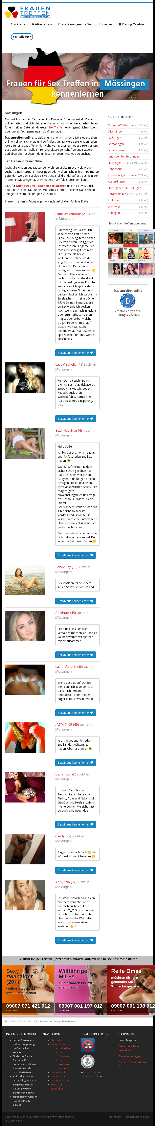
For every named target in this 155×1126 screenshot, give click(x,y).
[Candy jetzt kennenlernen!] (25, 849)
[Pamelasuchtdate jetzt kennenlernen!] (25, 227)
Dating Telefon (59, 1072)
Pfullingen (128, 200)
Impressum (114, 1117)
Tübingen (128, 213)
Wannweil (128, 206)
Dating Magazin (60, 1080)
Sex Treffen (56, 127)
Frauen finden (59, 1044)
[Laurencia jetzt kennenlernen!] (25, 787)
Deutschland (26, 1021)
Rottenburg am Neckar (128, 175)
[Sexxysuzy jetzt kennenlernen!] (25, 580)
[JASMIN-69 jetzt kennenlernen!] (25, 737)
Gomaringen (128, 144)
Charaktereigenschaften (75, 24)
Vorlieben (105, 24)
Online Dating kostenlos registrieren (41, 186)
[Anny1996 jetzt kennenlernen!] (25, 895)
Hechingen (123, 163)
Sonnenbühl (128, 169)
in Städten (65, 1048)
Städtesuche (40, 24)
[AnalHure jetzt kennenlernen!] (25, 626)
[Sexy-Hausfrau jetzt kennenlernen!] (25, 443)
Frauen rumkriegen (129, 1056)
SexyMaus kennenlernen (74, 353)
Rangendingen (123, 194)
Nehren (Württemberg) (128, 125)
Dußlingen (128, 138)
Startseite (18, 24)
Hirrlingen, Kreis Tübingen (128, 188)
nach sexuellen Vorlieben (64, 1064)
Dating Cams (58, 1076)
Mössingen (67, 219)
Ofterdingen (128, 131)
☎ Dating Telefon (131, 24)
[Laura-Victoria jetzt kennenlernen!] (25, 680)
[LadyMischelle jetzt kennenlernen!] (25, 377)
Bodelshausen (128, 150)
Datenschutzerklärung (136, 1117)
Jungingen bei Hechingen (128, 157)
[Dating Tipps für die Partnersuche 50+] (127, 300)
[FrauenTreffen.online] (28, 12)
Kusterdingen (128, 181)
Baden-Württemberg (48, 1021)
